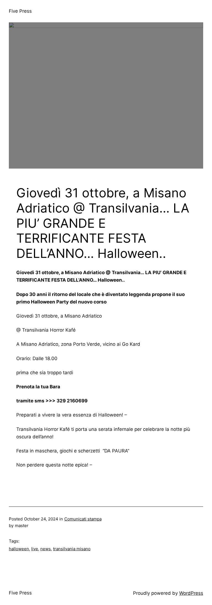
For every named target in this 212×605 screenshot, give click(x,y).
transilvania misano (72, 548)
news (45, 548)
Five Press (20, 11)
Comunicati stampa (83, 519)
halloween (19, 548)
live (34, 548)
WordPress (191, 593)
